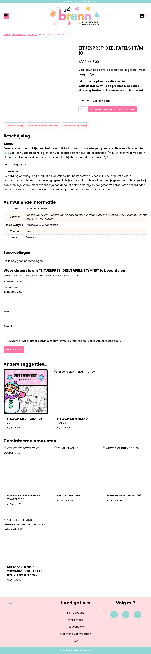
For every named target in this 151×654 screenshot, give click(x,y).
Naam (8, 311)
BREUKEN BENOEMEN (69, 495)
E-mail (9, 326)
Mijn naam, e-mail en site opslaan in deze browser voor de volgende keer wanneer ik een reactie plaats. (64, 341)
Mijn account (75, 612)
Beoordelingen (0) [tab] (76, 125)
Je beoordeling (14, 292)
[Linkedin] (137, 614)
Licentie (84, 100)
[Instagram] (125, 614)
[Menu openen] (6, 16)
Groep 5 (83, 43)
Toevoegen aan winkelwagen (112, 109)
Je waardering (14, 281)
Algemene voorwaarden (75, 634)
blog (6, 153)
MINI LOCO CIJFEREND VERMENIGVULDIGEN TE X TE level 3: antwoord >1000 (24, 571)
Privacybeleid (75, 626)
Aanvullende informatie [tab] (43, 125)
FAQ (75, 641)
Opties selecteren (75, 510)
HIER (69, 1)
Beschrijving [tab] (15, 125)
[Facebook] (114, 614)
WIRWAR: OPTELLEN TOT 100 (124, 495)
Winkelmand (75, 620)
